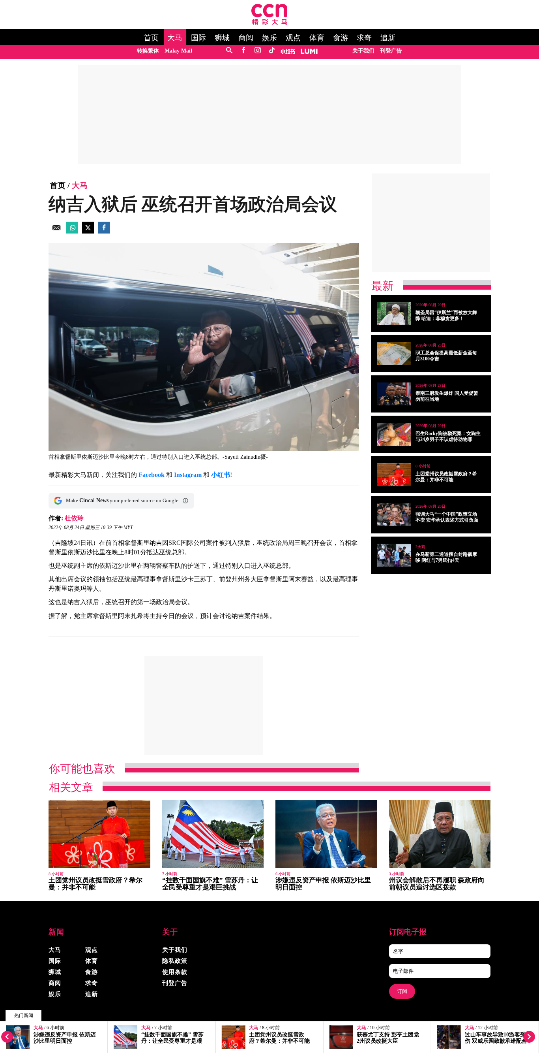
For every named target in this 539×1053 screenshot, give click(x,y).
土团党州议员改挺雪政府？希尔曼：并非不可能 (279, 1038)
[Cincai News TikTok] (271, 50)
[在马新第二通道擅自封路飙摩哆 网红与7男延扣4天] (394, 555)
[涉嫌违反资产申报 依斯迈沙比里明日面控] (326, 834)
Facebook (151, 474)
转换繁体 (148, 51)
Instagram (188, 474)
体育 (316, 38)
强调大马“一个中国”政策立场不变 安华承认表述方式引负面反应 (446, 520)
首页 (151, 38)
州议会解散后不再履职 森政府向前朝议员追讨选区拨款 (437, 883)
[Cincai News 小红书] (288, 50)
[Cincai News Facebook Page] (243, 50)
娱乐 (269, 38)
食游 (340, 38)
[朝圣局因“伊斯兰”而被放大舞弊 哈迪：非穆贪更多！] (394, 313)
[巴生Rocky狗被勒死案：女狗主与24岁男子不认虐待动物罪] (394, 434)
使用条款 (174, 972)
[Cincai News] (269, 22)
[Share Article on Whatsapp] (72, 231)
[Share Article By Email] (56, 231)
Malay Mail (178, 51)
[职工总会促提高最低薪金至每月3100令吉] (394, 353)
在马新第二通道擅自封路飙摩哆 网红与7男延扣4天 (446, 557)
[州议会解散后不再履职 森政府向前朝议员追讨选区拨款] (440, 834)
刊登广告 (391, 51)
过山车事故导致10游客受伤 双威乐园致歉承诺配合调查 (496, 1041)
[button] (185, 500)
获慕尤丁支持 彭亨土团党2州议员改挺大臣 (388, 1038)
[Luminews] (309, 50)
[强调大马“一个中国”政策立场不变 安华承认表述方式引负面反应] (394, 514)
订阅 (402, 991)
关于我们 (363, 51)
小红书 (220, 474)
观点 (293, 38)
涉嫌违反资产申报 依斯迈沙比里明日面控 (65, 1038)
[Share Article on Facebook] (104, 231)
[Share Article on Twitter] (88, 231)
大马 (174, 38)
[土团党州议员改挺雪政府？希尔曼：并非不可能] (394, 474)
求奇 (364, 38)
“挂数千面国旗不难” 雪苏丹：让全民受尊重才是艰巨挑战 (172, 1041)
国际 (198, 38)
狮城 (222, 38)
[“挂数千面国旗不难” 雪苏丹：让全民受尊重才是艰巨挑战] (213, 834)
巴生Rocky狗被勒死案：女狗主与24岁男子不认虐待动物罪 (448, 436)
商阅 (245, 38)
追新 (387, 38)
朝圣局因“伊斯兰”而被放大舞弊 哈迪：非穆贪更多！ (446, 315)
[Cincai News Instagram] (257, 50)
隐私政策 (174, 961)
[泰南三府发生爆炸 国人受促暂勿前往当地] (394, 393)
